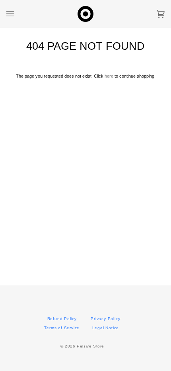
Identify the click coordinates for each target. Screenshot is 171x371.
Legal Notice (105, 328)
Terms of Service (62, 328)
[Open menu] (18, 14)
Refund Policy (62, 318)
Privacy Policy (105, 318)
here (109, 76)
